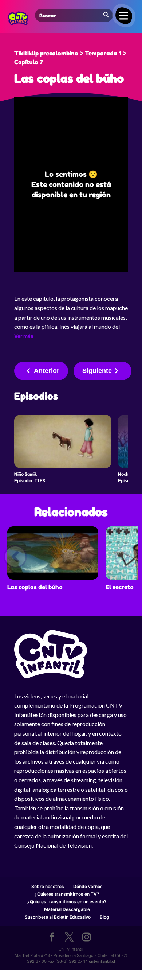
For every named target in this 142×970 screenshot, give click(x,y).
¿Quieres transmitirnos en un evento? (67, 901)
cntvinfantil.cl (102, 961)
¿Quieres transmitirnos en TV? (67, 894)
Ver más (23, 336)
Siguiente (97, 370)
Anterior (46, 370)
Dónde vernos (88, 886)
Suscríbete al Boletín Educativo (58, 917)
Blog (104, 917)
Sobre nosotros (47, 886)
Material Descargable (67, 909)
